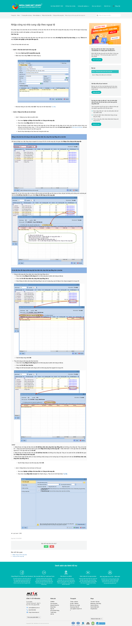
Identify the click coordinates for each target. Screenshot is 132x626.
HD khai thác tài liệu (70, 6)
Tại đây (54, 106)
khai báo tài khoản (77, 127)
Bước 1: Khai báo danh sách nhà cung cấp (102, 71)
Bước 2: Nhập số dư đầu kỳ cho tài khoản (102, 75)
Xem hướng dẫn (97, 59)
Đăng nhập (53, 607)
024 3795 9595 (32, 610)
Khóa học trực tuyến (75, 605)
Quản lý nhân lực (94, 605)
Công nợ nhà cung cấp (18, 556)
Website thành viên (96, 618)
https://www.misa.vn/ (34, 612)
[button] (46, 546)
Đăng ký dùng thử (54, 605)
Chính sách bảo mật (44, 623)
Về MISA (52, 601)
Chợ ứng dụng (53, 603)
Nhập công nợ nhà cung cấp (20, 554)
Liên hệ (52, 614)
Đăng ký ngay (96, 124)
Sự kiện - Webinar (74, 603)
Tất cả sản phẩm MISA (32, 617)
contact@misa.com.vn (34, 607)
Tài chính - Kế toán (95, 601)
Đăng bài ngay (96, 92)
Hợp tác (52, 608)
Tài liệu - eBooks (74, 601)
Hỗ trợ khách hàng (54, 610)
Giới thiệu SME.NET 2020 (57, 6)
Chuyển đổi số (94, 608)
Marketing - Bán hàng (96, 603)
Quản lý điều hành (95, 607)
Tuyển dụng (53, 612)
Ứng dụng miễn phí (74, 607)
